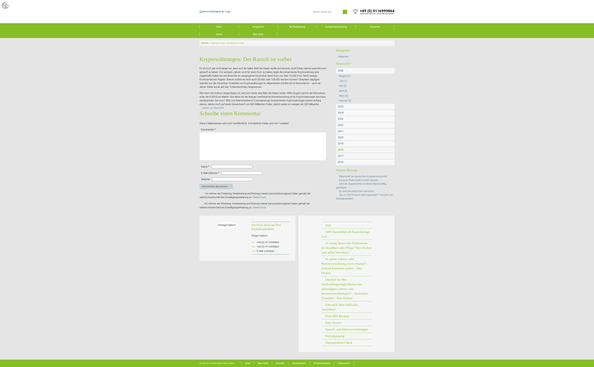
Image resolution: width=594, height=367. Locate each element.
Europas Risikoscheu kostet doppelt (358, 180)
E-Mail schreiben (265, 251)
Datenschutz (259, 197)
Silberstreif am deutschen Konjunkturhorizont (363, 176)
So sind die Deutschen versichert (356, 191)
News (219, 34)
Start (219, 26)
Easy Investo (333, 322)
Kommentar (208, 129)
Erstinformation (322, 363)
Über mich (258, 34)
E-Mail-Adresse (210, 173)
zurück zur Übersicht (213, 107)
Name (205, 166)
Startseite (205, 43)
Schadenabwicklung (336, 26)
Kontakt (280, 363)
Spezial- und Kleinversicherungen (346, 329)
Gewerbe (375, 26)
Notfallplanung (297, 26)
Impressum (344, 363)
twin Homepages (387, 363)
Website (205, 179)
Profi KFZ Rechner (337, 316)
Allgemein (343, 56)
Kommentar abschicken (215, 186)
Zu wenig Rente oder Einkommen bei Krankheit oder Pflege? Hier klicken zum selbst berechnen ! (346, 247)
